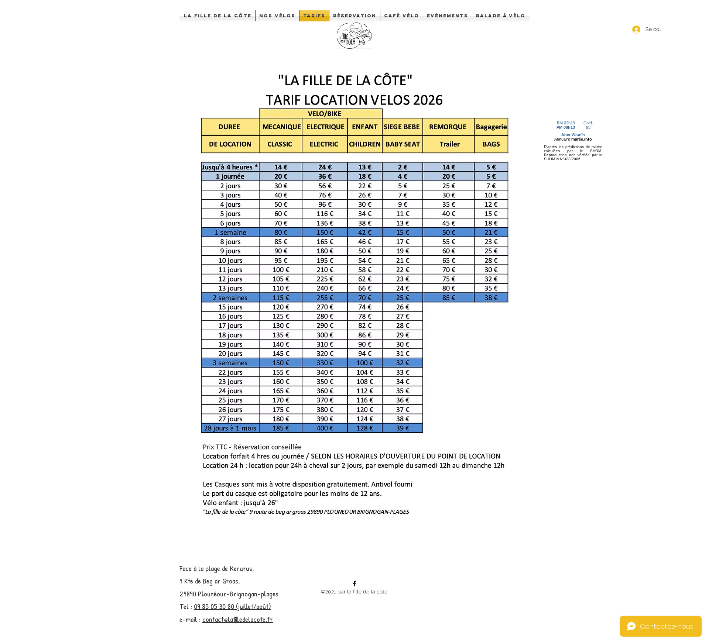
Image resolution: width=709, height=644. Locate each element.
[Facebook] (354, 583)
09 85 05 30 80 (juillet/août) (232, 606)
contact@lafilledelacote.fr (237, 619)
